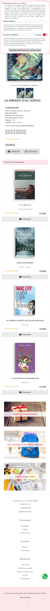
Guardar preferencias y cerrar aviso (25, 50)
